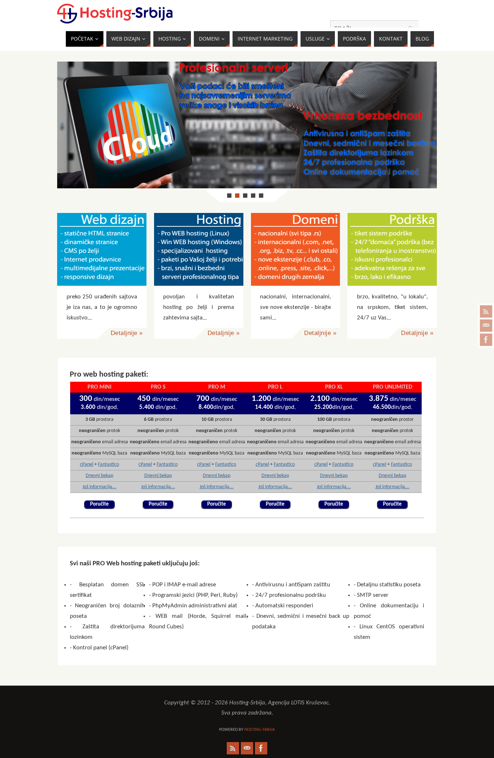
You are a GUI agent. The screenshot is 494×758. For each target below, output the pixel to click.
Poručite (99, 504)
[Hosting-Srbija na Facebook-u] (486, 340)
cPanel (86, 464)
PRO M (216, 387)
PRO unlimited (392, 387)
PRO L (275, 387)
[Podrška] (392, 249)
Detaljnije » (127, 333)
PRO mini (99, 387)
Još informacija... (99, 487)
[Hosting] (198, 249)
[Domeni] (295, 249)
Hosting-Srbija (259, 730)
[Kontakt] (486, 325)
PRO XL (334, 387)
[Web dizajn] (101, 249)
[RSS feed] (486, 311)
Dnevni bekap (99, 475)
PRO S (158, 387)
